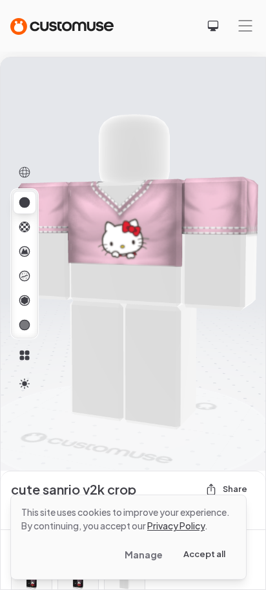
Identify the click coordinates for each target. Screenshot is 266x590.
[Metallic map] (24, 300)
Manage (144, 554)
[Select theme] (213, 25)
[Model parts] (24, 355)
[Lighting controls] (24, 383)
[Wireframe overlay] (24, 172)
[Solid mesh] (24, 325)
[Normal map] (24, 251)
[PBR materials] (24, 202)
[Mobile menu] (245, 25)
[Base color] (24, 227)
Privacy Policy (176, 525)
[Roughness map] (24, 276)
